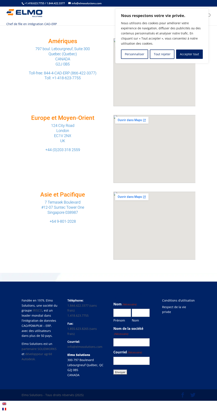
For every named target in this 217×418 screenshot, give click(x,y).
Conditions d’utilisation (178, 300)
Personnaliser (134, 54)
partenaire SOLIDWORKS (39, 349)
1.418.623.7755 (78, 315)
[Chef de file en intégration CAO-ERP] (24, 11)
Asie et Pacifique (62, 194)
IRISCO (37, 310)
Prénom (119, 320)
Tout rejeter (162, 54)
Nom (135, 320)
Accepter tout (189, 54)
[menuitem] (4, 403)
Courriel (127, 352)
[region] (162, 36)
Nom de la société (128, 331)
